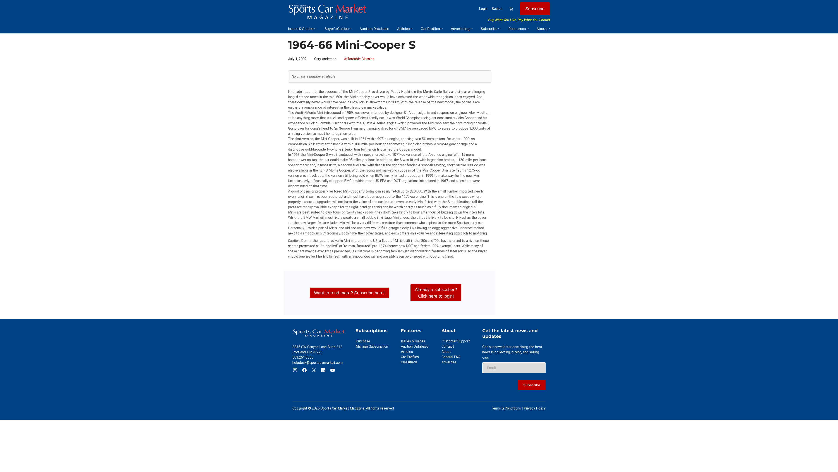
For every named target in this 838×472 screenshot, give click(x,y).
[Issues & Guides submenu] (315, 29)
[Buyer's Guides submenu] (350, 29)
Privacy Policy (535, 408)
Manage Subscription (372, 346)
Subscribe (534, 8)
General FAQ (450, 357)
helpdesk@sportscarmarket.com (317, 363)
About (446, 352)
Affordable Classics (359, 59)
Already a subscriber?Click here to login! (436, 292)
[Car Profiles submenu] (442, 29)
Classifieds (409, 362)
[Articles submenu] (411, 29)
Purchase (363, 341)
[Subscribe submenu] (499, 29)
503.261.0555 (302, 357)
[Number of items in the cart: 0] (511, 8)
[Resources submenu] (528, 29)
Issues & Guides (413, 341)
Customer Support (455, 341)
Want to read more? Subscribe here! (349, 292)
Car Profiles (410, 357)
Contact (447, 346)
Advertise (448, 362)
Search (497, 9)
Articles (407, 352)
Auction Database (414, 346)
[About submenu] (549, 29)
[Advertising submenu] (472, 29)
